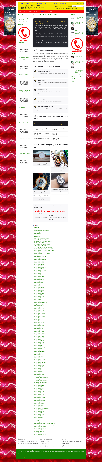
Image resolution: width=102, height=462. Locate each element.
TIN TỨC (50, 11)
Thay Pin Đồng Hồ (23, 21)
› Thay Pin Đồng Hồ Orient (38, 287)
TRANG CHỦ (22, 11)
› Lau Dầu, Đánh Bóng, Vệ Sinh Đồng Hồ (41, 230)
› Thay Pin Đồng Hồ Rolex (38, 273)
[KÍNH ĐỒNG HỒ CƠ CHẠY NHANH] (24, 56)
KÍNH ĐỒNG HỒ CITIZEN (24, 153)
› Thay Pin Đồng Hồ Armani (38, 281)
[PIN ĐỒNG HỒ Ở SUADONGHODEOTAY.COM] (72, 57)
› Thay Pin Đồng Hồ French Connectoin (41, 408)
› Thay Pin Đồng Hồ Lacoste (38, 376)
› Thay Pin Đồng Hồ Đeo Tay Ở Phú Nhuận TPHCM (43, 250)
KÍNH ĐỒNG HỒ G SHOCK (24, 107)
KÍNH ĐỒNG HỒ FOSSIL (24, 122)
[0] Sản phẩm (79, 3)
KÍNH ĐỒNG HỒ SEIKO (24, 74)
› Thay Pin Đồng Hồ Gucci (38, 293)
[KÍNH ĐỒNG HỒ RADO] (24, 167)
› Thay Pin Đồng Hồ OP (38, 285)
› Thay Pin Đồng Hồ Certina (38, 374)
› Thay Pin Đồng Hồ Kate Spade (39, 343)
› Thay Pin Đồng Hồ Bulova (38, 305)
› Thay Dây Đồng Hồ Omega (38, 311)
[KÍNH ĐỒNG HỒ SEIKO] (24, 73)
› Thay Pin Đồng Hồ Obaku (38, 402)
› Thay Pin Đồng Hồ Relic (38, 369)
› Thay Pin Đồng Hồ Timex (38, 411)
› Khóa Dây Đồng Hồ (37, 236)
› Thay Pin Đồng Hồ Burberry (39, 288)
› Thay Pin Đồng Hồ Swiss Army (39, 297)
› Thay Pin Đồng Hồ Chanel (38, 290)
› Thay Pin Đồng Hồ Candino (38, 327)
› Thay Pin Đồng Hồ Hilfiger (38, 394)
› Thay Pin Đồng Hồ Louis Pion (39, 357)
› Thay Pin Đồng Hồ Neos (38, 282)
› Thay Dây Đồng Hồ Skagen (39, 320)
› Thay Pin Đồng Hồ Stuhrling (39, 346)
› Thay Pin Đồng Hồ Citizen (38, 278)
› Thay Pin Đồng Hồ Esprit (38, 337)
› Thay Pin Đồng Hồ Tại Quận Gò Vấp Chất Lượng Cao (44, 423)
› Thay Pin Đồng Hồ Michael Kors (39, 267)
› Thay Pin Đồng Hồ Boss (38, 383)
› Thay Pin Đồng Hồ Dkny (38, 328)
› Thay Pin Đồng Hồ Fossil (38, 340)
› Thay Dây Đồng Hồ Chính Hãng (39, 258)
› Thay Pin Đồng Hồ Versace (38, 363)
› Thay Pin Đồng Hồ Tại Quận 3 (39, 426)
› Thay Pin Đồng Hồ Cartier (38, 325)
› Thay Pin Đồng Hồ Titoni (38, 348)
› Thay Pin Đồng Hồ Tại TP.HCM (39, 428)
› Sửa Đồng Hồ (36, 420)
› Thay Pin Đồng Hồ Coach (38, 388)
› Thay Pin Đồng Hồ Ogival (38, 385)
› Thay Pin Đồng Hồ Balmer (38, 391)
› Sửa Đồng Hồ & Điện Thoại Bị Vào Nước (41, 244)
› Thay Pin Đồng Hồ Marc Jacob (39, 284)
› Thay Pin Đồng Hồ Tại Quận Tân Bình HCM (42, 379)
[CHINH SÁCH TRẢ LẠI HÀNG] (72, 19)
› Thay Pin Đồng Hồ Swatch (38, 294)
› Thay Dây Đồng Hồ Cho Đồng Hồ (40, 302)
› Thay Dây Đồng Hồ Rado (38, 317)
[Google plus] (35, 225)
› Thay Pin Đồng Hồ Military (38, 366)
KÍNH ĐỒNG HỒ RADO (24, 169)
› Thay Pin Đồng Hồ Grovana (39, 397)
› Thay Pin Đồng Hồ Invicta (38, 365)
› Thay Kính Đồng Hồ (37, 235)
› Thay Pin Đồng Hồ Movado (38, 265)
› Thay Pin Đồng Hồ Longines (39, 271)
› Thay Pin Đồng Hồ (37, 233)
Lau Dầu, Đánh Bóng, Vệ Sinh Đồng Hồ (24, 18)
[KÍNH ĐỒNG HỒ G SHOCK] (24, 105)
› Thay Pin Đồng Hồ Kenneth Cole (40, 399)
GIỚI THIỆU (29, 11)
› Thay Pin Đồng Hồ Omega (38, 264)
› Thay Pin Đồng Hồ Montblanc (39, 373)
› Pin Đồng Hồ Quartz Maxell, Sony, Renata (42, 245)
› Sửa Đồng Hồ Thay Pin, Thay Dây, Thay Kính (42, 247)
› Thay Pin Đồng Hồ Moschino (39, 400)
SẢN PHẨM (36, 11)
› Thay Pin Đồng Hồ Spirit (38, 371)
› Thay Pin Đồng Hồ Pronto (38, 412)
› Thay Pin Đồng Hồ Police (38, 310)
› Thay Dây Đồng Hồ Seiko (38, 324)
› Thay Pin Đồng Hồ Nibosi (38, 429)
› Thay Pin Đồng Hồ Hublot (38, 414)
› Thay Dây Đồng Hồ (37, 232)
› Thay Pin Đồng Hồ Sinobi (38, 406)
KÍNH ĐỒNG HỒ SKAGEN (24, 138)
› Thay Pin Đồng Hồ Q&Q (38, 353)
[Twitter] (37, 225)
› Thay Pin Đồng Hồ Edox (38, 330)
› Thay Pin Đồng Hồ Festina (38, 350)
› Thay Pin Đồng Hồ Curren (38, 342)
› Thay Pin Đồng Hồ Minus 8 (38, 403)
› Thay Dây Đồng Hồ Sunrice (39, 333)
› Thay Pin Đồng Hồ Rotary (38, 409)
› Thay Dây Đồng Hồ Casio (38, 262)
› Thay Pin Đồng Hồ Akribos (38, 345)
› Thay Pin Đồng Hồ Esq (38, 368)
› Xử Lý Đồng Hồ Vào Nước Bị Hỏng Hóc (41, 242)
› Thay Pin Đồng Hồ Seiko (38, 279)
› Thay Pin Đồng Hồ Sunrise (38, 307)
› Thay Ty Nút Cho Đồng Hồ (38, 304)
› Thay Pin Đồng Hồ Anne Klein (39, 270)
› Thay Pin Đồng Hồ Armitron (39, 359)
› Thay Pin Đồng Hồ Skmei (38, 296)
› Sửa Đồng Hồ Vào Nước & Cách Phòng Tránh (42, 241)
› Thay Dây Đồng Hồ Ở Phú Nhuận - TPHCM (42, 251)
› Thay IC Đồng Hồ (37, 299)
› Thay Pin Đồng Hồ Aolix (38, 417)
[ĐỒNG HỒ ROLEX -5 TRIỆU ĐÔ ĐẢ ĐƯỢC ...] (72, 29)
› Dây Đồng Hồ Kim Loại (38, 255)
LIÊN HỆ (73, 81)
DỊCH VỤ (43, 11)
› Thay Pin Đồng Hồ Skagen (38, 301)
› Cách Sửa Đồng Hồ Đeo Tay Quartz (40, 239)
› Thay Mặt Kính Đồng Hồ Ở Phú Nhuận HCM (42, 253)
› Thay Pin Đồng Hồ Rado (38, 274)
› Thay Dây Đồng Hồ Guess (38, 322)
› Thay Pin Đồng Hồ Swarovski (39, 415)
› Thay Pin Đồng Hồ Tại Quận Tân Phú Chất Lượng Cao (44, 425)
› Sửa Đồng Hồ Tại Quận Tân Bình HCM (41, 377)
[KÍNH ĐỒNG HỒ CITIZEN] (24, 152)
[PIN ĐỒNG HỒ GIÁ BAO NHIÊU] (72, 24)
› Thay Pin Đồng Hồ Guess (38, 276)
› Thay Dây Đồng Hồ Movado (39, 313)
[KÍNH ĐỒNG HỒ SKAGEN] (24, 136)
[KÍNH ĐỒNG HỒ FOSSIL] (24, 121)
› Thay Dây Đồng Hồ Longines (39, 316)
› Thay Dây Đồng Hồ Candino (39, 351)
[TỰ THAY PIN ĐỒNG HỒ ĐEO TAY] (72, 32)
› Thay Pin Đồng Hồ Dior (38, 419)
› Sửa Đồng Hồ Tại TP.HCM (38, 431)
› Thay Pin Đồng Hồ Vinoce (38, 354)
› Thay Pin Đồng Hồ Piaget (38, 308)
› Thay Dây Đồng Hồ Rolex (38, 314)
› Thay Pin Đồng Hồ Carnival (38, 396)
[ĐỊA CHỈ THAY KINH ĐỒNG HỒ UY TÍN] (24, 88)
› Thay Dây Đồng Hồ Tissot (38, 331)
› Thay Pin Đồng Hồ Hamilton (39, 360)
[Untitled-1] (51, 5)
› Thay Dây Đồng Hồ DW (38, 319)
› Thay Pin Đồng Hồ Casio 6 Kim (39, 256)
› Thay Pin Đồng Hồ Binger (38, 356)
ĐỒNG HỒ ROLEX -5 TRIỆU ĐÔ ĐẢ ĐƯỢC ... (79, 29)
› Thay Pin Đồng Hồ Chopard (39, 392)
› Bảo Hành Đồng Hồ (37, 422)
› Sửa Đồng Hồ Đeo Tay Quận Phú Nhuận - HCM (43, 248)
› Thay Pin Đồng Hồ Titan (38, 291)
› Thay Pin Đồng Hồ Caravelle (39, 389)
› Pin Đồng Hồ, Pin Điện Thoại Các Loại (41, 238)
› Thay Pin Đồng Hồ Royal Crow (39, 362)
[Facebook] (33, 225)
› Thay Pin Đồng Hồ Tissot (38, 268)
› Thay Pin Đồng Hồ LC (37, 339)
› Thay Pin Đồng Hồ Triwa (38, 405)
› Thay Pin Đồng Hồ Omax (38, 386)
